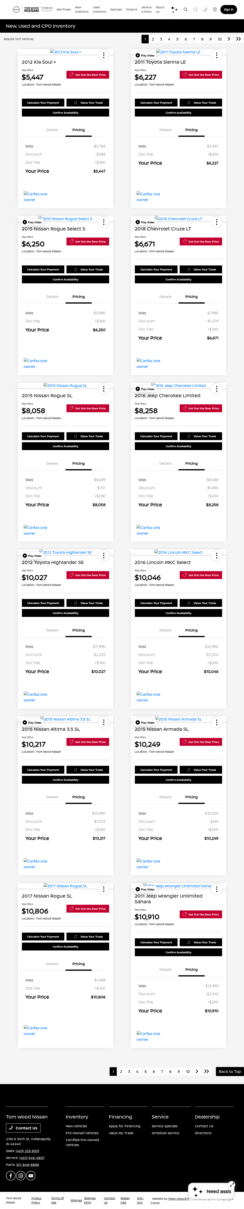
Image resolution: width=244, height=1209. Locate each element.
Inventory (77, 1116)
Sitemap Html (90, 1200)
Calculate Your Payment (43, 102)
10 (220, 39)
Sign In (229, 9)
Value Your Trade (92, 102)
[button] (104, 55)
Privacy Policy (36, 1200)
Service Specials (164, 1126)
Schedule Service (165, 1133)
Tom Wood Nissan (13, 1200)
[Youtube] (31, 1175)
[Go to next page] (229, 39)
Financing (120, 1116)
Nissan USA (125, 1200)
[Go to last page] (238, 39)
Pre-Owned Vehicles (82, 1133)
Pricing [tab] (78, 129)
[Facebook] (10, 1175)
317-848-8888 (27, 1164)
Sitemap (76, 1200)
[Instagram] (20, 1175)
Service (160, 1116)
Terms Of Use (57, 1200)
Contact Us (26, 1128)
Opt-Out (140, 1200)
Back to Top (230, 1071)
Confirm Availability (65, 112)
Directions (203, 1133)
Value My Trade (121, 1133)
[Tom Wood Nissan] (32, 9)
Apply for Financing (124, 1126)
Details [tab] (52, 129)
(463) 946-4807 (32, 1157)
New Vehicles (76, 1126)
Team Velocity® (178, 1199)
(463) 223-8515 (27, 1150)
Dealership (207, 1116)
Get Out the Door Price (90, 74)
